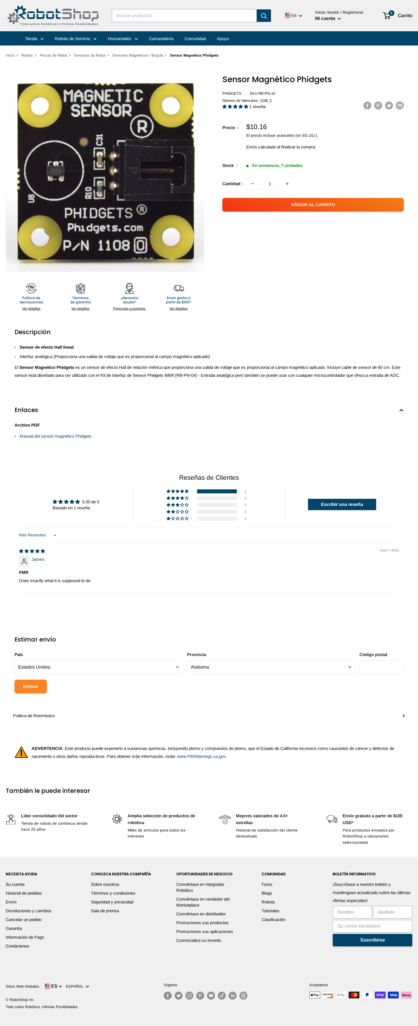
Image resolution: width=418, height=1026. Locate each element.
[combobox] (184, 15)
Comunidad (195, 38)
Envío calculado (261, 146)
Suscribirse (372, 940)
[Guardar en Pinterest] (378, 105)
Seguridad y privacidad (112, 901)
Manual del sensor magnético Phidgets (56, 436)
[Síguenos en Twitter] (179, 996)
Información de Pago (25, 937)
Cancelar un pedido (24, 919)
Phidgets (231, 93)
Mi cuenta (325, 18)
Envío (11, 901)
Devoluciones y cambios (28, 910)
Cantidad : (232, 183)
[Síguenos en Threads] (243, 996)
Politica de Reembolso (34, 715)
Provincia (196, 654)
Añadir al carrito (313, 204)
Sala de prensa (105, 910)
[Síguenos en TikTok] (222, 996)
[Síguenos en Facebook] (168, 996)
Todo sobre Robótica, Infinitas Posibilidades (42, 1007)
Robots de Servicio (73, 38)
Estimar (30, 686)
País (19, 654)
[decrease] (252, 184)
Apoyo (223, 38)
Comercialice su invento (198, 940)
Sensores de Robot (89, 55)
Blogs (267, 893)
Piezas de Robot (53, 55)
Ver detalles (31, 309)
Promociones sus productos (202, 922)
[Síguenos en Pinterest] (200, 996)
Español (76, 986)
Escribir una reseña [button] (342, 504)
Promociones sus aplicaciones (204, 931)
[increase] (287, 184)
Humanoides (120, 38)
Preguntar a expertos (129, 309)
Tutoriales (271, 910)
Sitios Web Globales (22, 986)
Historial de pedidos (24, 893)
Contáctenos (17, 946)
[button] (235, 106)
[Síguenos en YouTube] (211, 996)
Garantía (14, 928)
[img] (32, 551)
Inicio (10, 55)
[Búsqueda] (264, 15)
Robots (27, 55)
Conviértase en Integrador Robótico (200, 887)
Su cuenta (15, 884)
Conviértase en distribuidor (201, 913)
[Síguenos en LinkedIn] (233, 996)
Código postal (373, 654)
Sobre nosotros (105, 884)
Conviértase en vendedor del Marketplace (202, 902)
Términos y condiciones (113, 893)
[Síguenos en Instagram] (189, 996)
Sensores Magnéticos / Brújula (137, 55)
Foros (267, 884)
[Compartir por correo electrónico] (400, 105)
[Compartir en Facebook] (367, 105)
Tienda (31, 38)
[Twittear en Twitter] (389, 105)
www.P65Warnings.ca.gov (201, 756)
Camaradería (161, 38)
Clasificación (273, 919)
